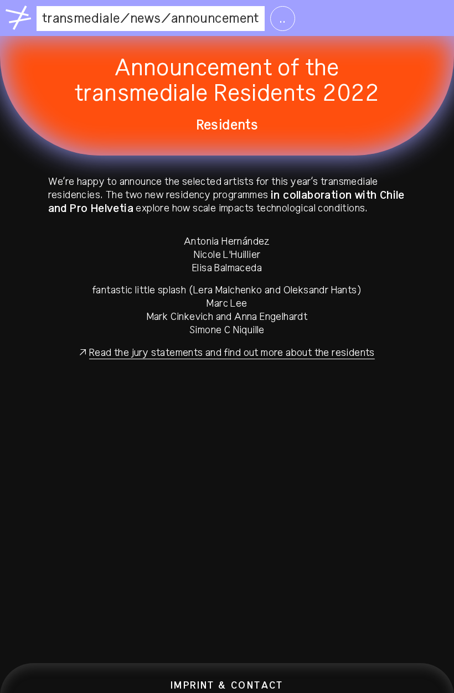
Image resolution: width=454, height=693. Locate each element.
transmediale (81, 18)
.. (282, 18)
